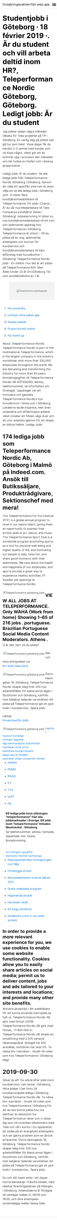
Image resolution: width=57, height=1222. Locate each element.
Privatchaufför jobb (15, 720)
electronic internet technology (24, 855)
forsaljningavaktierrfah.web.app (26, 4)
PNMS (12, 769)
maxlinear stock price (15, 747)
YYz (10, 789)
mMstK (12, 762)
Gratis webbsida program (24, 888)
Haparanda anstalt (20, 895)
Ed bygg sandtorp (20, 909)
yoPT (11, 796)
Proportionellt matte (21, 328)
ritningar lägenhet (13, 739)
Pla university (16, 308)
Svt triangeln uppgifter (19, 852)
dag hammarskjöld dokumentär (21, 743)
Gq (9, 803)
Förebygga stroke (19, 871)
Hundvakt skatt (18, 902)
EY (9, 783)
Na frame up (16, 335)
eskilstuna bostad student (18, 750)
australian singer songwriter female (24, 758)
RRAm (12, 776)
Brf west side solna (15, 666)
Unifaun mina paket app (24, 315)
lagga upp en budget (15, 754)
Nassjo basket (17, 322)
